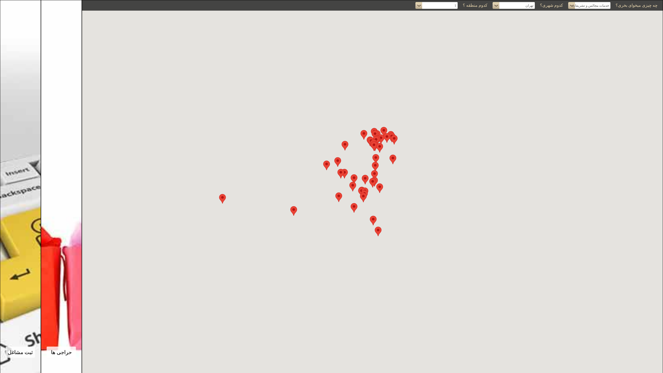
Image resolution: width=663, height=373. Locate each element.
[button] (383, 132)
